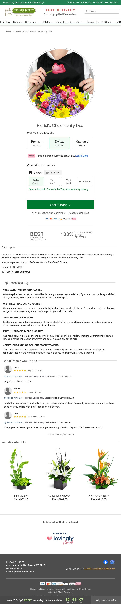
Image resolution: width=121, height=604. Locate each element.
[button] (112, 591)
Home (8, 31)
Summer (17, 22)
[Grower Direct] (21, 12)
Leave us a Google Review (99, 568)
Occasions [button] (30, 22)
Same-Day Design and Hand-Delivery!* (24, 2)
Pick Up (55, 172)
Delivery (38, 172)
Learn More (81, 155)
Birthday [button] (46, 22)
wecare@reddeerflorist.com (20, 571)
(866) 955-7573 (14, 568)
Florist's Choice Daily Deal (37, 376)
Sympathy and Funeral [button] (68, 22)
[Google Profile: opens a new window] (112, 562)
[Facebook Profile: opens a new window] (105, 562)
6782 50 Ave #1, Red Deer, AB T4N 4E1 (26, 565)
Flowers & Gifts (21, 31)
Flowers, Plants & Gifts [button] (97, 22)
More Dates (85, 181)
